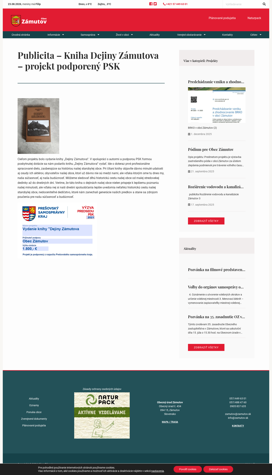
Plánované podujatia (222, 18)
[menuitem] (222, 18)
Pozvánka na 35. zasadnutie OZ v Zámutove (223, 316)
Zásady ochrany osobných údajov (102, 389)
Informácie (54, 34)
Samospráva (88, 34)
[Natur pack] (102, 415)
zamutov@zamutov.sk (238, 414)
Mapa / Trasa (170, 422)
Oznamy (34, 405)
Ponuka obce (33, 412)
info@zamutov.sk (238, 417)
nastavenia (157, 470)
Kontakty (227, 34)
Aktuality (155, 34)
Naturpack (254, 18)
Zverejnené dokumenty (34, 418)
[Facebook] (150, 4)
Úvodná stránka (21, 34)
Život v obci (122, 34)
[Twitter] (155, 4)
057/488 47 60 (237, 402)
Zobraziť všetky (206, 220)
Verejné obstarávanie (189, 34)
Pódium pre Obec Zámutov (211, 149)
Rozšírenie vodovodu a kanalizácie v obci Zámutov (230, 186)
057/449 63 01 (237, 398)
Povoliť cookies (187, 469)
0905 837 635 (238, 406)
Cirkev (253, 34)
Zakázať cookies (218, 469)
